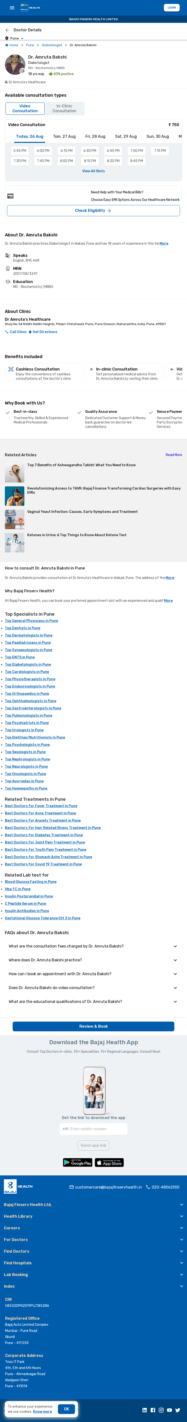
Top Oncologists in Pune (25, 774)
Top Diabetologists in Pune (28, 665)
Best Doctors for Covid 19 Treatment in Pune (43, 864)
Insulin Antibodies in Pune (27, 911)
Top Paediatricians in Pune (28, 643)
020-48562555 (165, 1187)
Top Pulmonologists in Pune (28, 716)
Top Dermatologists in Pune (28, 635)
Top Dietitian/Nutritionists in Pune (35, 737)
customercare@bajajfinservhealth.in (108, 1187)
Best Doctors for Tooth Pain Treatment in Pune (45, 850)
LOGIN (172, 7)
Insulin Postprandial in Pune (29, 896)
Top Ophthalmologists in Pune (30, 701)
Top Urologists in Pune (24, 730)
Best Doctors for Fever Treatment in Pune (41, 806)
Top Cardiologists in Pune (27, 672)
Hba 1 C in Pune (17, 889)
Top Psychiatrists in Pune (27, 723)
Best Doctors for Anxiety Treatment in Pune (43, 821)
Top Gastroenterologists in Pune (33, 708)
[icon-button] (7, 30)
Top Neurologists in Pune (26, 767)
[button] (93, 1204)
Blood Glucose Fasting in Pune (30, 882)
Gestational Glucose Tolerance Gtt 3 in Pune (42, 918)
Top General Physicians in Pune (31, 621)
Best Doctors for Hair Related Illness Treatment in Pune (53, 828)
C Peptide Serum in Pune (25, 904)
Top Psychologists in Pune (27, 745)
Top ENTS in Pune (20, 657)
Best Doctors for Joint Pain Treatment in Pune (45, 842)
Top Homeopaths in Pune (26, 788)
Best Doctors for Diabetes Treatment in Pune (44, 835)
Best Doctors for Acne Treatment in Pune (40, 813)
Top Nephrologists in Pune (27, 759)
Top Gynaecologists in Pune (28, 650)
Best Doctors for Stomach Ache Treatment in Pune (48, 857)
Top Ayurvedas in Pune (24, 781)
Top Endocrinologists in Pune (30, 686)
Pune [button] (14, 38)
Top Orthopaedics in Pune (27, 694)
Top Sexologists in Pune (25, 752)
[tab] (29, 136)
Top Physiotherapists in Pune (30, 679)
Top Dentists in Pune (22, 628)
